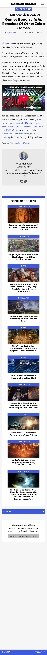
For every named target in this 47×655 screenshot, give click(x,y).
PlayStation (23, 134)
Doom (11, 123)
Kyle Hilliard (12, 32)
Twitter (25, 181)
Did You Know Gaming (20, 143)
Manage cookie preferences (23, 536)
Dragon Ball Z (21, 123)
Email (21, 181)
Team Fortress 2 (15, 127)
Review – (23, 433)
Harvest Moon (30, 127)
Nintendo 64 (8, 134)
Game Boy (19, 137)
